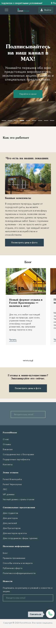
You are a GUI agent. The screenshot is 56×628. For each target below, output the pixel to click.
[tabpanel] (28, 67)
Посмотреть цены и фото (24, 242)
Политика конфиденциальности (19, 573)
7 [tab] (40, 120)
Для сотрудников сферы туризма (20, 538)
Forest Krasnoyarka (12, 479)
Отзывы (7, 444)
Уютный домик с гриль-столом (18, 499)
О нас (6, 439)
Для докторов (10, 518)
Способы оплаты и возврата (18, 563)
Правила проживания (14, 558)
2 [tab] (10, 120)
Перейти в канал (28, 94)
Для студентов (10, 513)
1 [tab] (4, 120)
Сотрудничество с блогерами (18, 454)
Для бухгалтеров (12, 528)
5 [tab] (28, 120)
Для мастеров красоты (15, 533)
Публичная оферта (12, 568)
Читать (13, 339)
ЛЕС (5, 489)
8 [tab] (46, 120)
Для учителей (10, 523)
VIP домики (8, 494)
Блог (5, 553)
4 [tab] (22, 120)
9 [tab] (52, 120)
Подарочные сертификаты (16, 459)
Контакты (7, 464)
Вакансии (7, 449)
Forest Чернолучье (12, 484)
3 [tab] (16, 120)
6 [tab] (34, 120)
